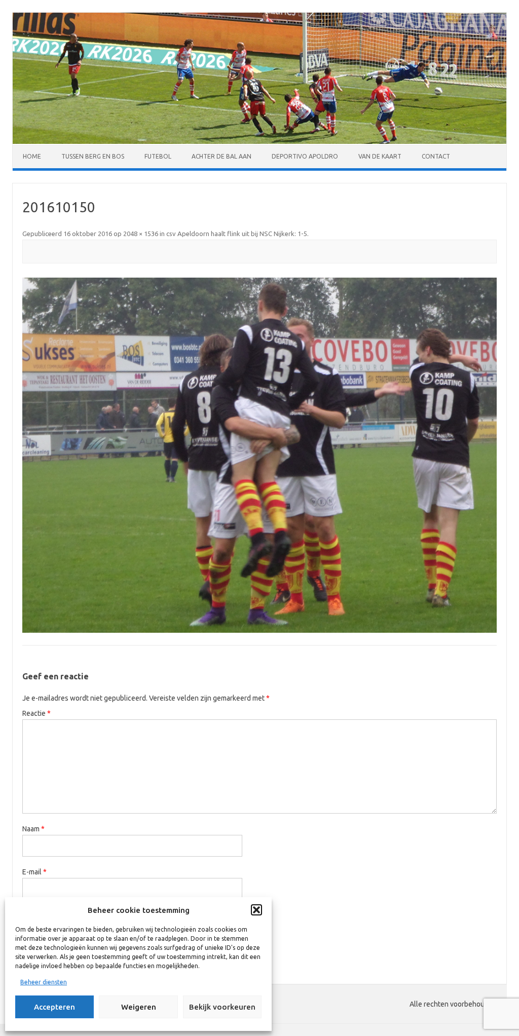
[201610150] (259, 455)
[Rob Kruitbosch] (259, 141)
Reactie (36, 713)
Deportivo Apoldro (305, 156)
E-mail (34, 872)
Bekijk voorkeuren (222, 1007)
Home (32, 156)
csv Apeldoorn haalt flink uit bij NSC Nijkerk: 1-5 (236, 233)
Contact (436, 156)
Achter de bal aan (221, 156)
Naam (33, 829)
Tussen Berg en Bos (92, 156)
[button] (256, 910)
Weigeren (138, 1007)
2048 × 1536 (140, 233)
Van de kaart (379, 156)
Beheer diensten (43, 982)
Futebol (157, 156)
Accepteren (54, 1007)
